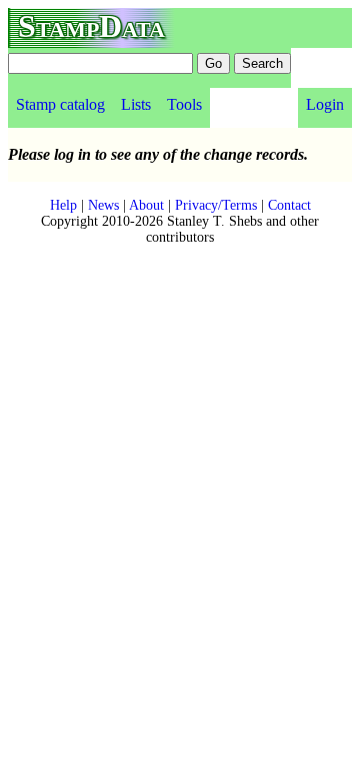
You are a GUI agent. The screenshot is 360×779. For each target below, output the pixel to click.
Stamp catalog (60, 104)
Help (63, 205)
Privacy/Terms (216, 205)
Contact (289, 205)
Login (325, 104)
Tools (184, 104)
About (146, 205)
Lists (136, 104)
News (103, 205)
